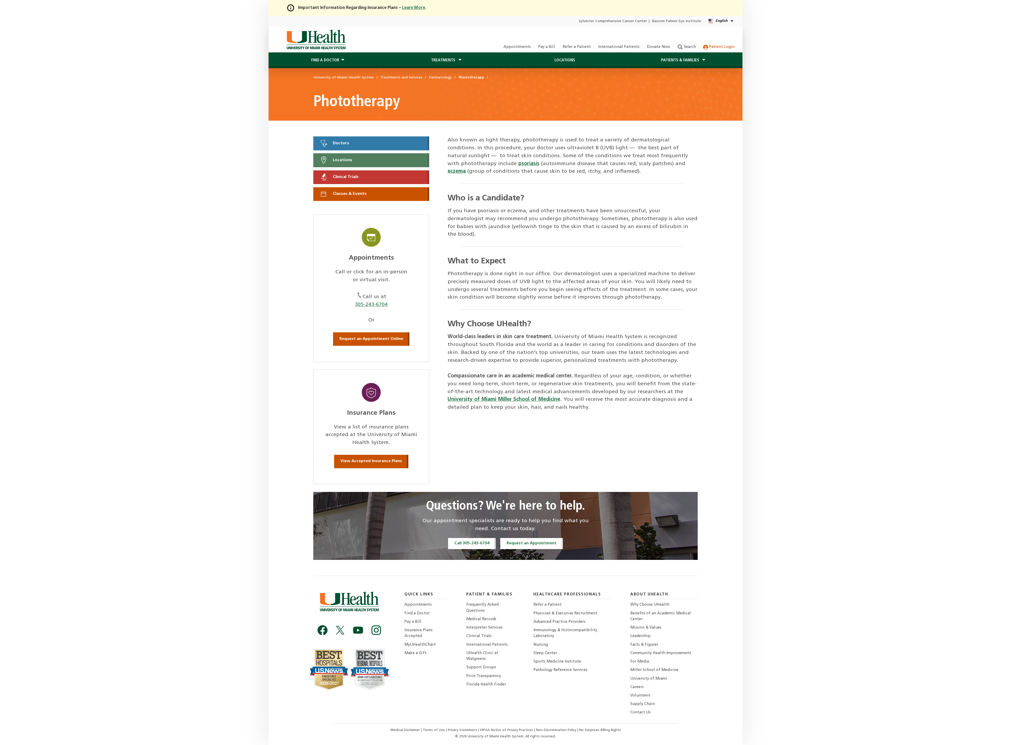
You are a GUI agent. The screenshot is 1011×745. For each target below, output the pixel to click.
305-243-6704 (371, 304)
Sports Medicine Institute (557, 662)
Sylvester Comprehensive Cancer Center (613, 21)
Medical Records (481, 619)
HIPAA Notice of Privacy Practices (506, 730)
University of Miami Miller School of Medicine (504, 399)
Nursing (540, 645)
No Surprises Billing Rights (600, 730)
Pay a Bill (546, 47)
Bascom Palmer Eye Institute (676, 21)
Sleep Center (545, 653)
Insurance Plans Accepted (418, 633)
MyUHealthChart (420, 645)
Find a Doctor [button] (325, 60)
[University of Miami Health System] (316, 39)
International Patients (619, 47)
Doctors (340, 143)
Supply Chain (642, 704)
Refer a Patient (577, 47)
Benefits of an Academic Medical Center (660, 616)
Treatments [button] (443, 60)
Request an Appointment (532, 543)
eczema (457, 171)
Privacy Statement (463, 730)
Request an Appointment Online (371, 339)
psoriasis (528, 163)
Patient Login (721, 47)
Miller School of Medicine (654, 670)
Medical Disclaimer (405, 730)
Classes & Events (349, 194)
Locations (564, 60)
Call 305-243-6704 (471, 543)
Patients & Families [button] (680, 60)
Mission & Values (645, 628)
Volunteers (640, 696)
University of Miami (648, 679)
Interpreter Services (484, 628)
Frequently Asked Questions (482, 608)
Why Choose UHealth (649, 605)
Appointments (517, 47)
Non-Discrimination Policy (556, 730)
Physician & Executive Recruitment (565, 613)
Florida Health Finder (486, 685)
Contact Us (640, 712)
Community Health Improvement (660, 653)
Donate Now (658, 47)
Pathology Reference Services (560, 670)
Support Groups (481, 667)
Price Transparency (483, 676)
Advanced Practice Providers (559, 622)
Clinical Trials (345, 177)
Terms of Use (434, 730)
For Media (639, 662)
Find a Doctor (417, 613)
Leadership (640, 636)
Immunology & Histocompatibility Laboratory (565, 633)
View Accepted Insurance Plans (371, 461)
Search (689, 47)
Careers (637, 687)
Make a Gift (415, 653)
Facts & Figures (644, 645)
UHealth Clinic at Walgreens (482, 656)
